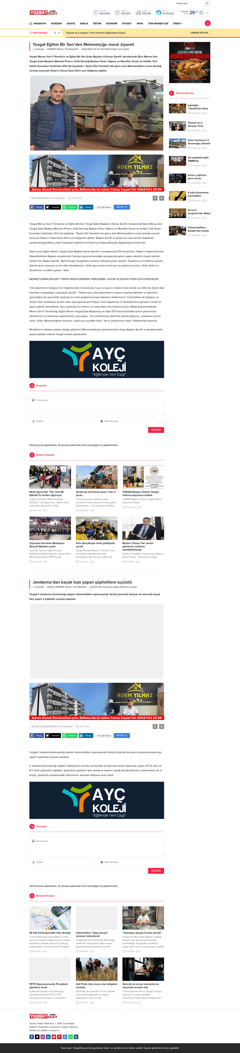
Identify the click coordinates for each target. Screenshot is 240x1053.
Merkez (60, 49)
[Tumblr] (76, 1037)
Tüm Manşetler (71, 49)
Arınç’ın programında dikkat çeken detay (199, 213)
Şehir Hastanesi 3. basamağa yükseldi (86, 32)
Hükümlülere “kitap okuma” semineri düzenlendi (92, 934)
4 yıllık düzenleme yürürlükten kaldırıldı (198, 196)
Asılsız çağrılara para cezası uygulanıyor (197, 178)
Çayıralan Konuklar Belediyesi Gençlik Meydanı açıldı (46, 545)
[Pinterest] (59, 1037)
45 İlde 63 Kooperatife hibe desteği (50, 932)
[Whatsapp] (70, 1037)
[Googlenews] (65, 1037)
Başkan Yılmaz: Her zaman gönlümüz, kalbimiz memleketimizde (138, 546)
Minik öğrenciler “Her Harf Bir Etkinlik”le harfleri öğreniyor (46, 493)
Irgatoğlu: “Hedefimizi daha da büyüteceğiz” (198, 108)
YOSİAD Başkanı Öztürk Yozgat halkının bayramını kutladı (140, 493)
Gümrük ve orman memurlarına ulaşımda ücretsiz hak (140, 985)
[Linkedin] (48, 1037)
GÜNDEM (51, 49)
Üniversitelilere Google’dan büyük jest (198, 231)
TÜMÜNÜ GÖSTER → (200, 33)
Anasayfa (39, 49)
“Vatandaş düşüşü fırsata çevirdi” (142, 932)
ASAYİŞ (50, 587)
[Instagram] (42, 1037)
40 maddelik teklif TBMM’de (198, 159)
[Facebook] (31, 1037)
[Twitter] (37, 1037)
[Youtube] (54, 1037)
